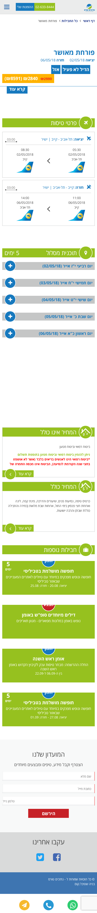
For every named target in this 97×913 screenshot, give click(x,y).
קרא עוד (24, 473)
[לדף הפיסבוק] (57, 857)
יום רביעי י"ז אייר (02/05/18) (67, 266)
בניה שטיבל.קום (85, 884)
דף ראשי (89, 21)
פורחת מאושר (47, 21)
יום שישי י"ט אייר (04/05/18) (67, 299)
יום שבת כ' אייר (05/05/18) (68, 316)
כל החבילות (70, 21)
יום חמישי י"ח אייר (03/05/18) (65, 282)
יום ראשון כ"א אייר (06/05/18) (65, 333)
